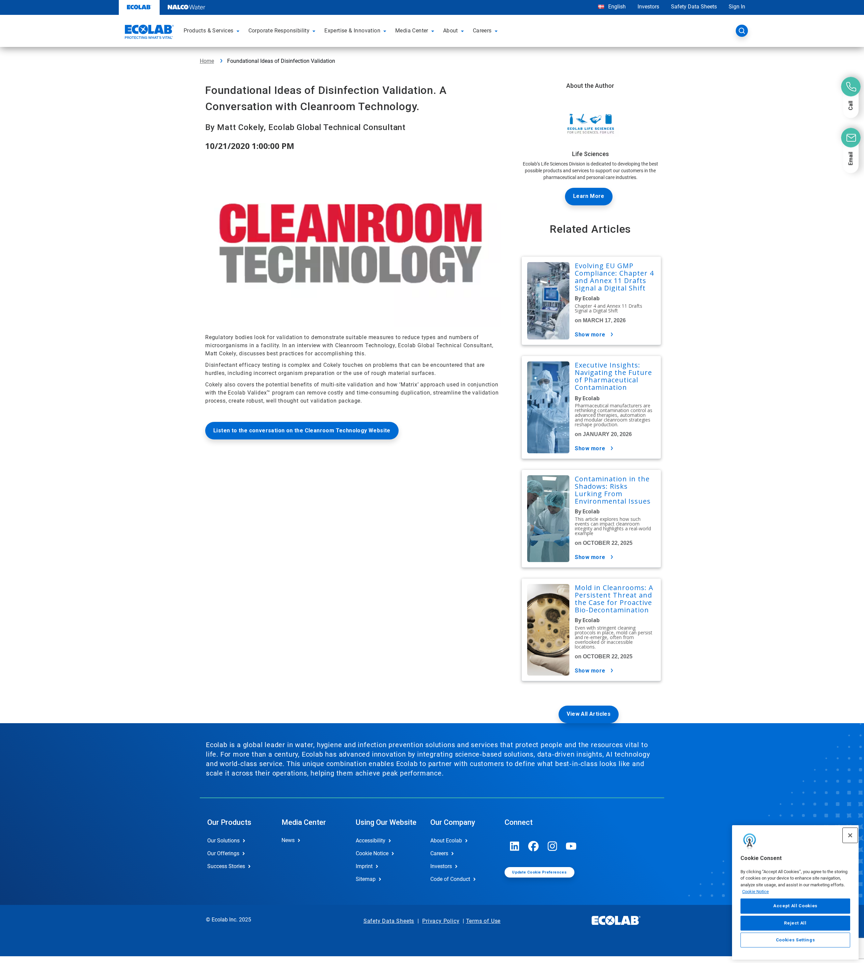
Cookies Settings (795, 939)
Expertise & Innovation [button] (352, 30)
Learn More (588, 196)
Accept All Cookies (795, 905)
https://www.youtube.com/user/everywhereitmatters (571, 846)
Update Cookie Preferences (539, 872)
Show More (590, 334)
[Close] (850, 835)
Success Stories (226, 866)
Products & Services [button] (209, 30)
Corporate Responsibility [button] (279, 30)
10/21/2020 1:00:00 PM (249, 145)
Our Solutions (223, 840)
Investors (648, 6)
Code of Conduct (450, 879)
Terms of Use (483, 921)
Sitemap (366, 879)
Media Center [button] (411, 30)
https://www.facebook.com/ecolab (533, 846)
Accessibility (370, 840)
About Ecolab (446, 840)
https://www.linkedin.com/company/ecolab (514, 846)
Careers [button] (482, 30)
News (288, 840)
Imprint (364, 866)
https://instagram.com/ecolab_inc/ (552, 846)
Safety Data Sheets (694, 6)
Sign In (737, 6)
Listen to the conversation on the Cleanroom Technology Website (301, 430)
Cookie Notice (755, 891)
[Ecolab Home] (148, 32)
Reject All (795, 922)
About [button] (450, 30)
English (616, 6)
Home (207, 61)
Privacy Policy (440, 921)
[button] (239, 30)
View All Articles (589, 714)
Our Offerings (223, 853)
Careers (439, 853)
